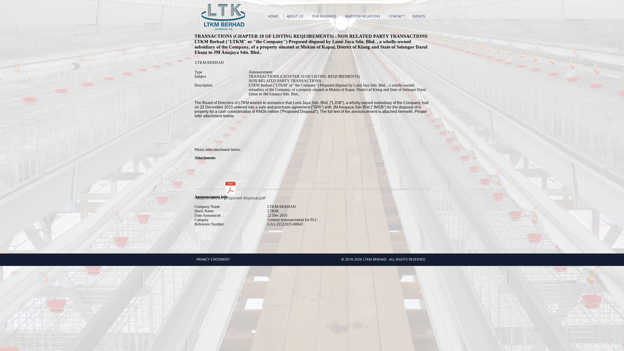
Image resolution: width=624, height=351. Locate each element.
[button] (295, 16)
